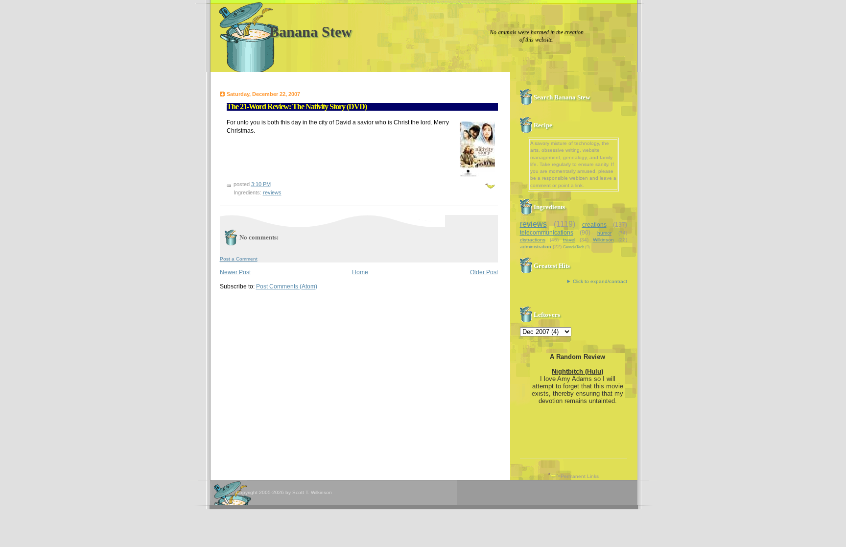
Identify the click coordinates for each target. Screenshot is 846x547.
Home (360, 272)
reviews (272, 192)
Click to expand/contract (600, 281)
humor (604, 233)
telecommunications (546, 232)
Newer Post (235, 272)
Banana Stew (310, 32)
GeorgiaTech (573, 247)
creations (594, 224)
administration (535, 246)
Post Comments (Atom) (286, 286)
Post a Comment (239, 259)
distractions (532, 239)
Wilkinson (603, 239)
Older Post (484, 272)
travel (569, 239)
